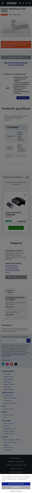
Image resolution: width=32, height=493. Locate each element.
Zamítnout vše (16, 487)
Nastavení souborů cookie (16, 491)
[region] (16, 483)
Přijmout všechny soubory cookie (16, 483)
